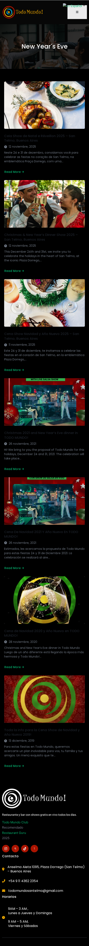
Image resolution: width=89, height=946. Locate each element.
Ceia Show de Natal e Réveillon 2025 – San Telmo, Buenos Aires (39, 138)
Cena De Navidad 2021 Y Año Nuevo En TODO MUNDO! (41, 534)
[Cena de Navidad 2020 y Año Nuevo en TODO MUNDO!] (44, 600)
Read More (12, 171)
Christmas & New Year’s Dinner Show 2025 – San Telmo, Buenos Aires (41, 237)
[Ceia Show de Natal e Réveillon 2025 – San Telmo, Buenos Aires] (44, 105)
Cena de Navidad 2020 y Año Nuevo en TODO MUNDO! (41, 633)
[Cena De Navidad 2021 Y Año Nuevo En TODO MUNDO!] (44, 501)
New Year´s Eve (45, 46)
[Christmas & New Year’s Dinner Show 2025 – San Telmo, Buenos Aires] (44, 204)
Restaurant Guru (14, 833)
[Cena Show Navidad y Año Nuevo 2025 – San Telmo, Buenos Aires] (44, 303)
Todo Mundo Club (15, 822)
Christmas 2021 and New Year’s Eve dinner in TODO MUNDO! (41, 435)
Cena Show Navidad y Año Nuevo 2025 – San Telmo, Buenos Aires (41, 336)
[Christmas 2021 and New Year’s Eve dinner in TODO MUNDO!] (44, 402)
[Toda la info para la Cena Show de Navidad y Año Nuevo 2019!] (44, 699)
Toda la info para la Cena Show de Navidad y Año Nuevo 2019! (42, 732)
